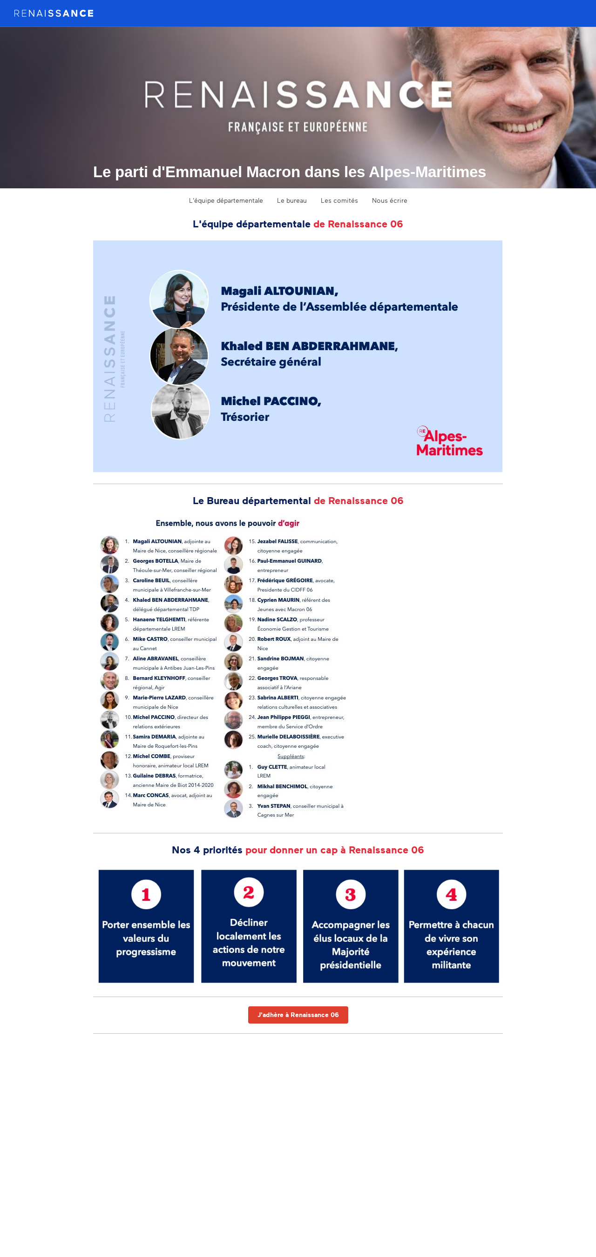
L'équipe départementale (226, 200)
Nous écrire (389, 200)
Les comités (339, 200)
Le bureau (292, 200)
